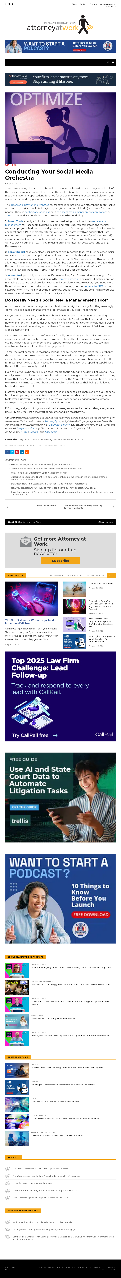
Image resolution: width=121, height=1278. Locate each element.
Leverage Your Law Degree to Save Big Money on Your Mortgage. (44, 1229)
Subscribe (60, 561)
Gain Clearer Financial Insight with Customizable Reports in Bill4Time (46, 468)
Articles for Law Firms (60, 522)
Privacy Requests (66, 1267)
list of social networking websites (29, 205)
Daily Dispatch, (25, 439)
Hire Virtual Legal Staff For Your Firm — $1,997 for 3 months (41, 464)
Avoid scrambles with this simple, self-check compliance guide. (42, 1222)
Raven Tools (15, 221)
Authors (83, 4)
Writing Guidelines (108, 4)
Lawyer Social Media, (63, 439)
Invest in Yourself (46, 505)
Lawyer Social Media (95, 575)
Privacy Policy (47, 1267)
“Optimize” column (59, 424)
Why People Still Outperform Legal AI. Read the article (39, 472)
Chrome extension (69, 279)
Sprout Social (16, 252)
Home (113, 1269)
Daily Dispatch (56, 575)
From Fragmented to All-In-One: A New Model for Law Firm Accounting (46, 1176)
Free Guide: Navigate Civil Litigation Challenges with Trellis (40, 1197)
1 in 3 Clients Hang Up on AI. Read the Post (32, 1183)
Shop (104, 1269)
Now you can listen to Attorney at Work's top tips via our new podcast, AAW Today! (53, 488)
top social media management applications (82, 212)
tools (9, 215)
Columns (93, 4)
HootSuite (14, 275)
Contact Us (111, 6)
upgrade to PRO (93, 286)
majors (20, 208)
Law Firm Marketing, (43, 439)
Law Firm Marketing (74, 575)
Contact (111, 1267)
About (74, 4)
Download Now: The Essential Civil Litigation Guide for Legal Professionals (49, 483)
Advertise (99, 1267)
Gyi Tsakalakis (14, 183)
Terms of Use (84, 1267)
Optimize (78, 439)
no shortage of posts (36, 212)
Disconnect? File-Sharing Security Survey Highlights (83, 506)
